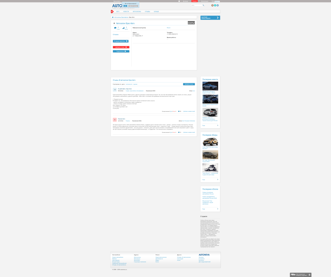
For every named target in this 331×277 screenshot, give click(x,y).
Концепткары (116, 261)
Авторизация (204, 1)
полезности (129, 84)
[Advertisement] (210, 47)
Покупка (128, 121)
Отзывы (116, 34)
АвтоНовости (159, 258)
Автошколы (137, 258)
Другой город (133, 6)
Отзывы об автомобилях (119, 264)
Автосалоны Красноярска (121, 17)
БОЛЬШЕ (156, 11)
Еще (203, 125)
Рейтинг (114, 258)
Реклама (201, 257)
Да (125, 6)
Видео (157, 260)
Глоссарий (180, 258)
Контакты (201, 260)
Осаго (178, 260)
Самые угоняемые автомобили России (208, 193)
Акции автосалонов (161, 257)
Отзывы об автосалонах (184, 257)
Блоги (157, 261)
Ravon (168, 27)
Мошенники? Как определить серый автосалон (207, 202)
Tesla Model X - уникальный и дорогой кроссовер (210, 173)
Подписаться (120, 51)
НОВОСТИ (126, 11)
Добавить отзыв (120, 47)
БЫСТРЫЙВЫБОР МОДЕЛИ (206, 18)
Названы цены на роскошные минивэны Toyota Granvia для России (209, 119)
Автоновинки (115, 260)
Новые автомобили (117, 257)
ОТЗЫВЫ (147, 11)
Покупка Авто (121, 119)
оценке (135, 84)
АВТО (117, 11)
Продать (194, 1)
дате (123, 84)
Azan (193, 90)
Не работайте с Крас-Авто (125, 89)
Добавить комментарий (189, 111)
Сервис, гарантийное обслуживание (135, 90)
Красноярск (117, 1)
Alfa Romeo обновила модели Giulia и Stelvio (208, 92)
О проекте (202, 258)
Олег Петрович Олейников (188, 121)
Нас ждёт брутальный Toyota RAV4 (208, 160)
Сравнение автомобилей (119, 263)
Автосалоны (137, 257)
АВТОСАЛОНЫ (137, 11)
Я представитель (119, 41)
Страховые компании (140, 261)
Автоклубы (137, 260)
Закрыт (191, 23)
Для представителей (204, 261)
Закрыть (217, 1)
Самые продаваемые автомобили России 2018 (209, 197)
